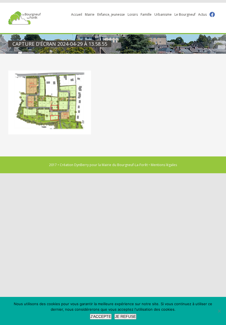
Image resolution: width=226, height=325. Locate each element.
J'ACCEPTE (100, 316)
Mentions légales (164, 164)
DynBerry (81, 164)
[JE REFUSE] (219, 311)
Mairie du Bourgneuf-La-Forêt (125, 164)
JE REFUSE (125, 316)
